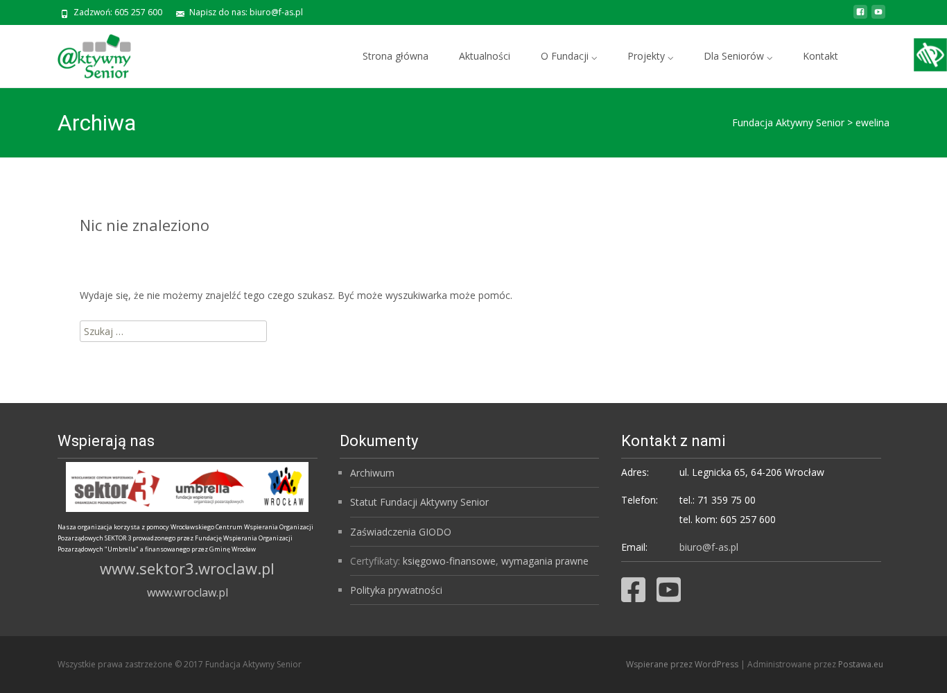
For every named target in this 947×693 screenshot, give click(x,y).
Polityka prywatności (396, 590)
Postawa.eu (860, 664)
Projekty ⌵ (650, 55)
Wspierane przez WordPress (683, 664)
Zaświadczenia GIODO (400, 531)
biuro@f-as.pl (708, 547)
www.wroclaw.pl (187, 592)
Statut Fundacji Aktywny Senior (419, 501)
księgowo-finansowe (449, 560)
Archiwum (372, 472)
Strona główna (395, 55)
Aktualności (484, 55)
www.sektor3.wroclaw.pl (187, 568)
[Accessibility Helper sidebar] (930, 54)
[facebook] (860, 17)
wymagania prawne (545, 560)
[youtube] (878, 17)
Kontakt (820, 55)
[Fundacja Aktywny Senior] (83, 52)
